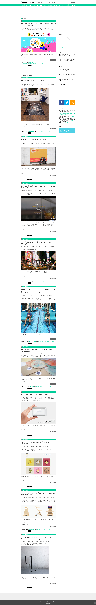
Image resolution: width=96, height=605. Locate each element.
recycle (43, 386)
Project (38, 386)
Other (63, 5)
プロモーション (42, 63)
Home (23, 5)
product (42, 131)
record (40, 386)
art (34, 281)
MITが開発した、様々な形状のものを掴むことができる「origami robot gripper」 (66, 67)
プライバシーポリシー (66, 122)
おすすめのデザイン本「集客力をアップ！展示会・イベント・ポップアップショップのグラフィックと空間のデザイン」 (67, 60)
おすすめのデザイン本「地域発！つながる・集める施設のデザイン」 (67, 72)
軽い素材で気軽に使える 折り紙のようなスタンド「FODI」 (66, 80)
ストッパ (38, 63)
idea (36, 386)
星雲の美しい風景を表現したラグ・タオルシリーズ (35, 80)
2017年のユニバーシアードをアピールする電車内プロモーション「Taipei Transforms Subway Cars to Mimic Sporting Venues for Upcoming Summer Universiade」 (38, 291)
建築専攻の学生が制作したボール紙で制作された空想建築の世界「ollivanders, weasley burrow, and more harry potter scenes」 (67, 64)
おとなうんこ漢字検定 (34, 63)
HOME (40, 601)
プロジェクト (48, 386)
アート (39, 281)
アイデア (45, 386)
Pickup (66, 5)
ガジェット (44, 131)
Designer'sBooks (57, 5)
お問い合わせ (72, 116)
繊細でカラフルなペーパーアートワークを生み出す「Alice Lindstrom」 (67, 57)
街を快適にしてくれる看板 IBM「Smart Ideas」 (34, 139)
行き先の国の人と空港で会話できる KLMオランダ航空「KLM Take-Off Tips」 (66, 77)
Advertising (50, 5)
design (37, 131)
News (26, 5)
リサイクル (51, 386)
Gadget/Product (43, 5)
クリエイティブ (42, 281)
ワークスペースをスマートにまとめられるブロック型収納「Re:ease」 (67, 75)
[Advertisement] (48, 10)
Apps (38, 5)
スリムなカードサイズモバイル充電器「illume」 (34, 394)
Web (34, 5)
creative (36, 281)
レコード (54, 386)
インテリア (42, 585)
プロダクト (50, 131)
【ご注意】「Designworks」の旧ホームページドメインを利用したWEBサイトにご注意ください (67, 55)
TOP (21, 16)
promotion (24, 63)
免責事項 (47, 601)
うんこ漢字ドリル (28, 63)
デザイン (47, 131)
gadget (39, 131)
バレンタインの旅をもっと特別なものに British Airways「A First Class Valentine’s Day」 (67, 70)
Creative (30, 5)
